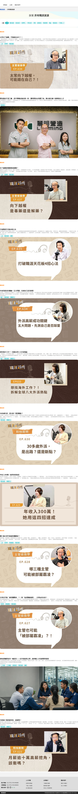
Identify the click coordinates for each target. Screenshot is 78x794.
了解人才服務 (29, 785)
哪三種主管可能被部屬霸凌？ (10, 536)
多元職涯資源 (29, 788)
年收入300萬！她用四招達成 (9, 475)
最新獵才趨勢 (46, 785)
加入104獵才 (64, 785)
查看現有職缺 (29, 783)
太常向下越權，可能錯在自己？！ (11, 37)
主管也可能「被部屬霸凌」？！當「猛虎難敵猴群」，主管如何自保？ (23, 597)
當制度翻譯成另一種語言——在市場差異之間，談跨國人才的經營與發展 (24, 659)
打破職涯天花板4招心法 (8, 229)
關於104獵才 (64, 783)
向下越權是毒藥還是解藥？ (9, 168)
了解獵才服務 (46, 783)
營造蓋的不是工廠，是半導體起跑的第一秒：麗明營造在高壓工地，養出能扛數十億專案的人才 (32, 98)
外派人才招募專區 (47, 788)
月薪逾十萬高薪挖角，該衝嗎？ (10, 720)
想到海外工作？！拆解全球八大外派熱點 (13, 352)
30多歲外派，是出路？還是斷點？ (11, 413)
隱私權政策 (3, 792)
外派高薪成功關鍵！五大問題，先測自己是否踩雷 (17, 291)
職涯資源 (2, 9)
